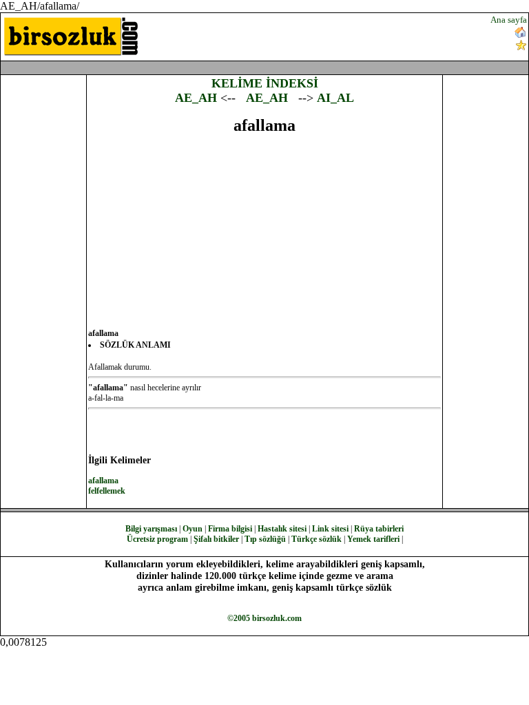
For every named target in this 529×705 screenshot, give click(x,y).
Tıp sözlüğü (265, 539)
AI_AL (335, 98)
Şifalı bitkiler (216, 539)
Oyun (193, 529)
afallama (103, 480)
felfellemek (106, 491)
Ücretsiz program (157, 539)
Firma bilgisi (230, 529)
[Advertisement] (318, 35)
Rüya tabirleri (379, 529)
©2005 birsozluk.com (264, 618)
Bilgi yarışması (151, 529)
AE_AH (196, 98)
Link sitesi (330, 529)
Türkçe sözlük (316, 539)
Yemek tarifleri (373, 539)
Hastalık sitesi (282, 529)
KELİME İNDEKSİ (264, 83)
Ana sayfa (508, 19)
